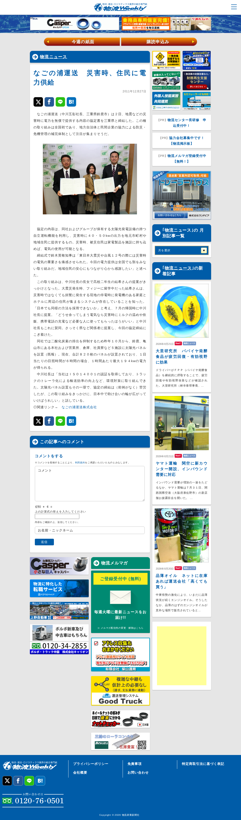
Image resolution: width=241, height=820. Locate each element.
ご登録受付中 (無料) (120, 578)
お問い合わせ (138, 772)
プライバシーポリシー (90, 764)
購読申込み (171, 41)
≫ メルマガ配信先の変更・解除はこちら (120, 628)
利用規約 (80, 462)
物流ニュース (53, 56)
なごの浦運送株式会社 (79, 407)
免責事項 (135, 764)
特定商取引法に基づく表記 (203, 764)
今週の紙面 (70, 41)
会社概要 (80, 772)
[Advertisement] (193, 655)
